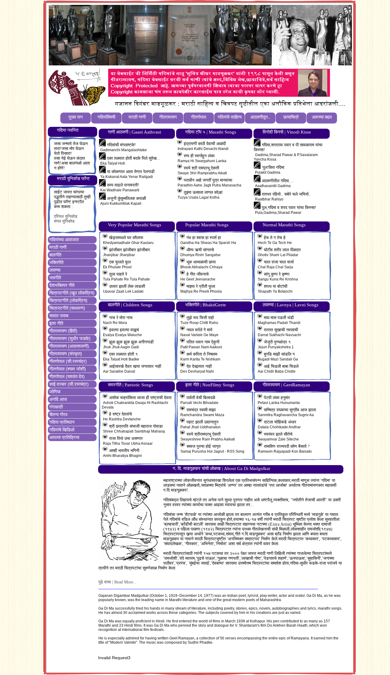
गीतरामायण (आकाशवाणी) (69, 346)
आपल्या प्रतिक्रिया (64, 437)
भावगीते (55, 277)
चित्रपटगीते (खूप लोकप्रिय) (71, 292)
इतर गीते (56, 323)
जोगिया (54, 391)
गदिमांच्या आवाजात (64, 239)
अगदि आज (58, 399)
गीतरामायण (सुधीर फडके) (69, 338)
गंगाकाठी (56, 406)
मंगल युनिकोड (64, 221)
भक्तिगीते (56, 262)
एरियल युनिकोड (65, 216)
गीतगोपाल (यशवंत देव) (67, 376)
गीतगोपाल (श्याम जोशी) (67, 368)
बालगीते (55, 254)
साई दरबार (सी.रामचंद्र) (69, 384)
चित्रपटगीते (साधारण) (67, 308)
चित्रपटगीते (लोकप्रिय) (68, 300)
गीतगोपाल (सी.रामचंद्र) (68, 361)
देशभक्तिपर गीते (61, 285)
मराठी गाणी (57, 247)
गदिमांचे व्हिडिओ (61, 429)
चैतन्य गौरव (58, 414)
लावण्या (54, 270)
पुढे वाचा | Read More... (117, 582)
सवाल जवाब (58, 315)
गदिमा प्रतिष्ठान (62, 422)
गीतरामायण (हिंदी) (63, 330)
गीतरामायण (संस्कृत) (65, 353)
